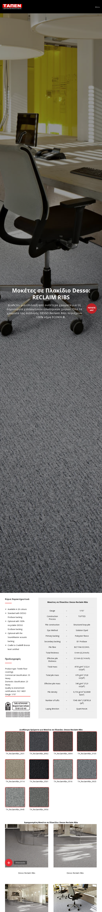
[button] (8, 862)
